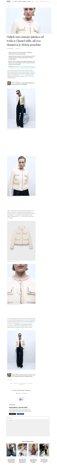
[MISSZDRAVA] (37, 1)
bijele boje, (20, 216)
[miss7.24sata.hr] (8, 1)
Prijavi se (12, 413)
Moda (9, 6)
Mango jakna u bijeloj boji (29, 76)
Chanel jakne (21, 74)
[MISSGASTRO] (42, 1)
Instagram (19, 393)
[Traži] (45, 1)
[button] (49, 1)
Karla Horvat (11, 48)
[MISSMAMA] (33, 1)
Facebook (25, 393)
